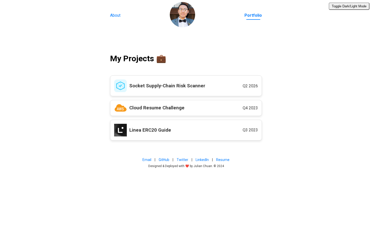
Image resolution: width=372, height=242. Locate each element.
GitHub (164, 160)
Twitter (182, 160)
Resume (223, 160)
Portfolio (253, 15)
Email (146, 160)
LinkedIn (202, 160)
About (115, 15)
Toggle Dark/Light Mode (349, 6)
